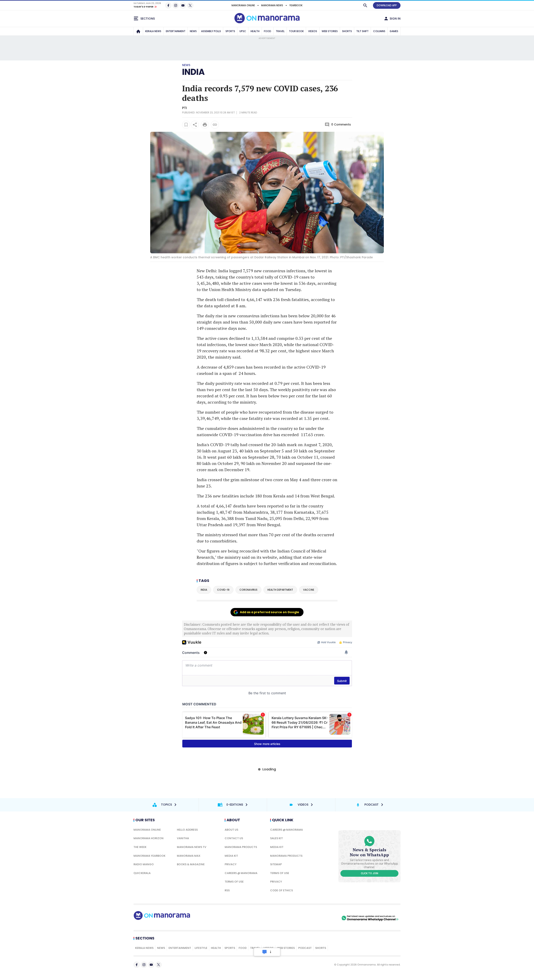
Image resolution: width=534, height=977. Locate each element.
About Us (231, 830)
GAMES (394, 31)
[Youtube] (183, 5)
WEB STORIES (330, 31)
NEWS (193, 31)
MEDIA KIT (231, 856)
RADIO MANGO (144, 864)
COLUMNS (379, 31)
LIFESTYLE (201, 948)
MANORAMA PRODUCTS (241, 847)
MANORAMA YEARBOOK (149, 856)
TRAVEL (280, 31)
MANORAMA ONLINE (243, 5)
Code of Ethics (281, 890)
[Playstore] (296, 918)
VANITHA (183, 838)
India (193, 72)
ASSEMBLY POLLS (211, 31)
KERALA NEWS (153, 31)
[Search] (365, 5)
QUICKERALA (142, 873)
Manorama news (272, 5)
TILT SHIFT (362, 31)
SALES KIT (276, 838)
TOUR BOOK (296, 31)
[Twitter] (190, 5)
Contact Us (234, 838)
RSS (227, 890)
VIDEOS (312, 31)
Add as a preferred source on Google (269, 612)
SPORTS (230, 31)
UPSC (242, 31)
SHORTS (347, 31)
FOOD (267, 31)
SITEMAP (276, 864)
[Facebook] (168, 5)
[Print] (205, 125)
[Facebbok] (137, 965)
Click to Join (369, 873)
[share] (195, 125)
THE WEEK (140, 847)
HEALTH (255, 31)
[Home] (138, 31)
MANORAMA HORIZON (149, 838)
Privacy (231, 864)
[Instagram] (176, 5)
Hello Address (187, 830)
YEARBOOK (295, 5)
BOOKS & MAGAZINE (191, 864)
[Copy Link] (215, 125)
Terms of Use (234, 882)
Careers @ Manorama (241, 873)
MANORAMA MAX (188, 856)
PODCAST (305, 948)
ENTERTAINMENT (175, 31)
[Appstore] (326, 918)
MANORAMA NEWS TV (191, 847)
